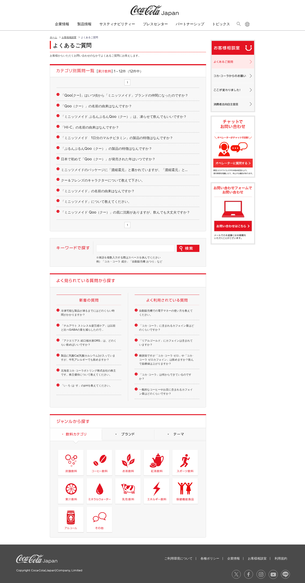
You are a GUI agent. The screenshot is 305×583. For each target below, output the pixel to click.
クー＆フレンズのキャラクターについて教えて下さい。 (103, 180)
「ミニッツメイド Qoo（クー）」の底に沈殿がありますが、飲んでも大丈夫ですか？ (125, 212)
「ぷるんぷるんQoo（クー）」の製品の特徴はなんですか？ (106, 148)
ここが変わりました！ (233, 90)
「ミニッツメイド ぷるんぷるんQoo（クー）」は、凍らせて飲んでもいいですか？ (124, 116)
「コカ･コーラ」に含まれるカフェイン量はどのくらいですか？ (166, 327)
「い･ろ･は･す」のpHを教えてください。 (86, 385)
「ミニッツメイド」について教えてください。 (96, 201)
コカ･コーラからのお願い (233, 76)
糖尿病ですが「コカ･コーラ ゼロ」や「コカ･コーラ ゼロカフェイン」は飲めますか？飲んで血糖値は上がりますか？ (166, 359)
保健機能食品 (185, 491)
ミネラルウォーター (99, 491)
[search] (238, 23)
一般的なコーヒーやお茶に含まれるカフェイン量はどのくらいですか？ (166, 391)
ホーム (53, 37)
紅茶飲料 (156, 463)
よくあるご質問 (233, 62)
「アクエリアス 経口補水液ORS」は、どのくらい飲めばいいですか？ (88, 342)
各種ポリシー (210, 558)
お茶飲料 (128, 463)
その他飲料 (99, 519)
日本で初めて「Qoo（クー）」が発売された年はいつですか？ (108, 159)
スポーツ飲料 (185, 463)
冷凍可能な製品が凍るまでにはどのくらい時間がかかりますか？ (88, 312)
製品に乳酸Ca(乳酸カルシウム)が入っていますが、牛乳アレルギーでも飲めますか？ (88, 357)
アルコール (71, 519)
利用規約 (281, 558)
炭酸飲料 (71, 463)
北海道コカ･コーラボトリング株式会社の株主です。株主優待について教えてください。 (88, 372)
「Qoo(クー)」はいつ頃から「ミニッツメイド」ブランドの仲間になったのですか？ (124, 95)
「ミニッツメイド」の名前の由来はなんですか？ (98, 191)
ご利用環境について (178, 558)
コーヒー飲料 (99, 463)
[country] (247, 24)
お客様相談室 (69, 37)
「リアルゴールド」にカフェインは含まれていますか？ (166, 342)
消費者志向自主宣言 (233, 104)
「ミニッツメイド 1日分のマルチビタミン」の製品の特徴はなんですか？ (117, 138)
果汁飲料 (71, 491)
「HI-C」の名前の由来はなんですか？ (90, 127)
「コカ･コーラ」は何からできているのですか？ (165, 376)
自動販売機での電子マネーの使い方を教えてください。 (166, 312)
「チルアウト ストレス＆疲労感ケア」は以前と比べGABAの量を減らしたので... (88, 327)
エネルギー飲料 (156, 491)
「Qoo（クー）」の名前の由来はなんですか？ (96, 106)
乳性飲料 (128, 491)
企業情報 (233, 558)
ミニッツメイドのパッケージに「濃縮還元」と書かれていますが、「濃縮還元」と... (124, 170)
